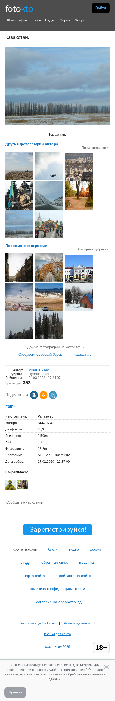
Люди (79, 20)
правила (86, 562)
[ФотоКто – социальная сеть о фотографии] (19, 8)
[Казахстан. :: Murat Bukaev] (19, 209)
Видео (50, 20)
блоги (53, 549)
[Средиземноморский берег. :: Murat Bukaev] (19, 179)
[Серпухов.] (79, 282)
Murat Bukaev (39, 370)
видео (73, 549)
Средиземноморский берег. (40, 355)
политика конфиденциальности (57, 589)
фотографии (25, 549)
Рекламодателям (77, 623)
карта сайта (34, 575)
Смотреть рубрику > (93, 249)
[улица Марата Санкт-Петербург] (19, 281)
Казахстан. (82, 355)
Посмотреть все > (95, 148)
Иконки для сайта (57, 634)
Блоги (36, 20)
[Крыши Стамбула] (19, 310)
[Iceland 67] (49, 310)
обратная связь (54, 562)
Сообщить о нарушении (24, 502)
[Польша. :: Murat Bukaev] (79, 209)
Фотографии (17, 20)
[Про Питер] (49, 281)
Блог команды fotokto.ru (37, 623)
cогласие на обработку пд (59, 602)
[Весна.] (79, 310)
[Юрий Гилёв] (22, 488)
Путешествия (39, 374)
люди (26, 562)
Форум (65, 20)
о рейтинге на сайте (73, 575)
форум (96, 549)
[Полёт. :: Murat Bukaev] (49, 179)
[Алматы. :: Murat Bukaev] (49, 237)
